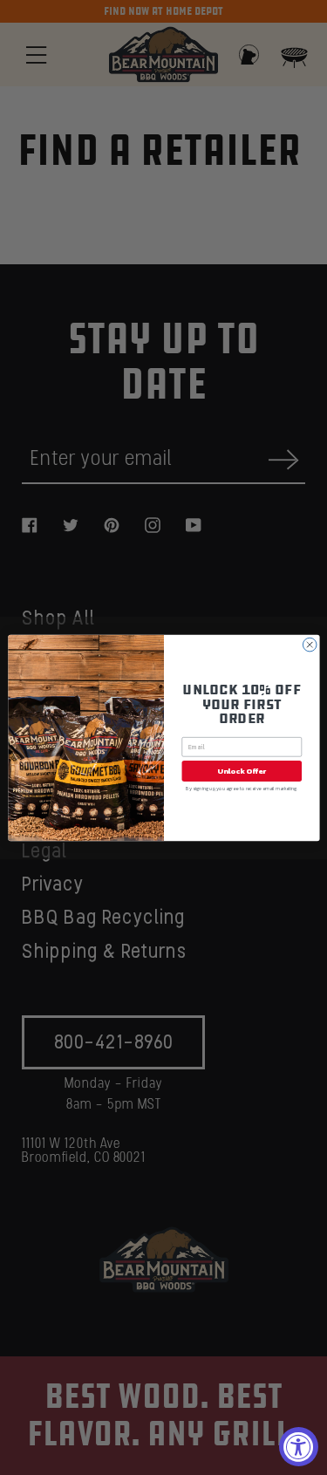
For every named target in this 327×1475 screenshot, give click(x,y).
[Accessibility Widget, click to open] (298, 1446)
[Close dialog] (310, 645)
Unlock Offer (241, 770)
